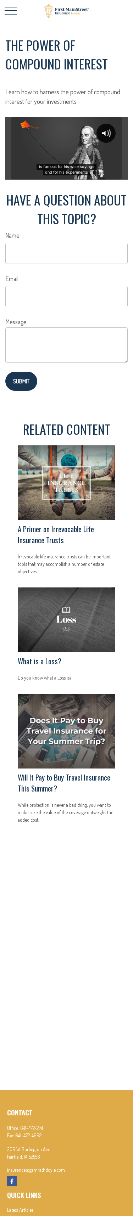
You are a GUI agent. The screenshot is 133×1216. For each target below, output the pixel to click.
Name (12, 235)
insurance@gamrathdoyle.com (36, 1170)
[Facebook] (12, 1181)
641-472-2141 (31, 1128)
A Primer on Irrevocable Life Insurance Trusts (56, 534)
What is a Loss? (39, 660)
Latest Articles (20, 1210)
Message (16, 322)
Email (11, 278)
